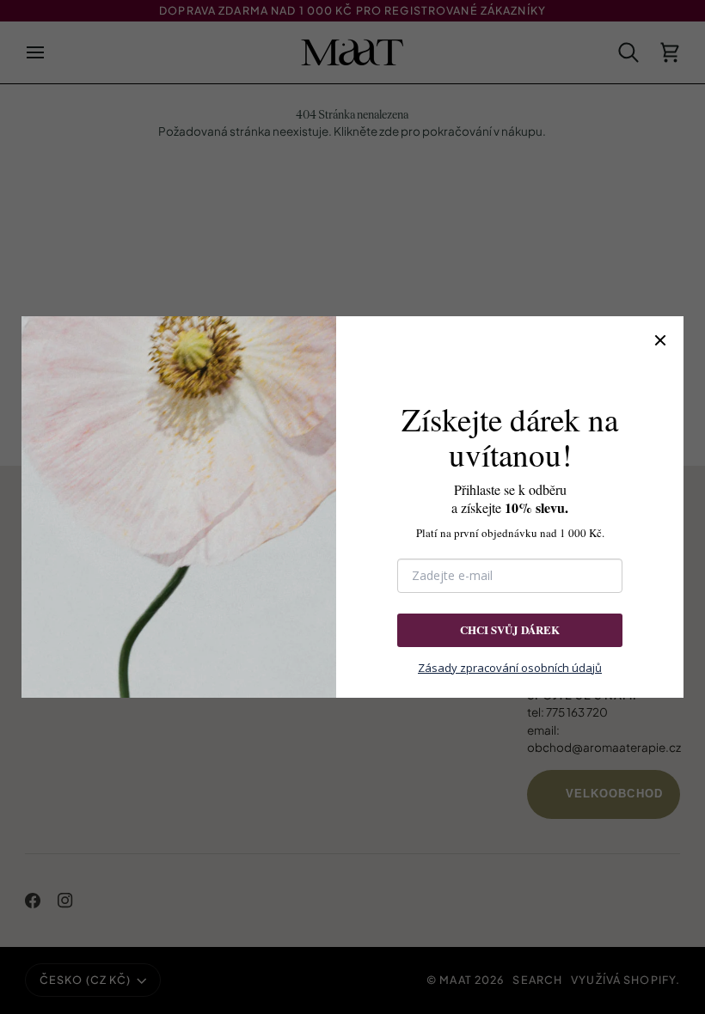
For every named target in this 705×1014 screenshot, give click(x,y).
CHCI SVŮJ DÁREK (510, 629)
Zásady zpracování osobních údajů (510, 667)
